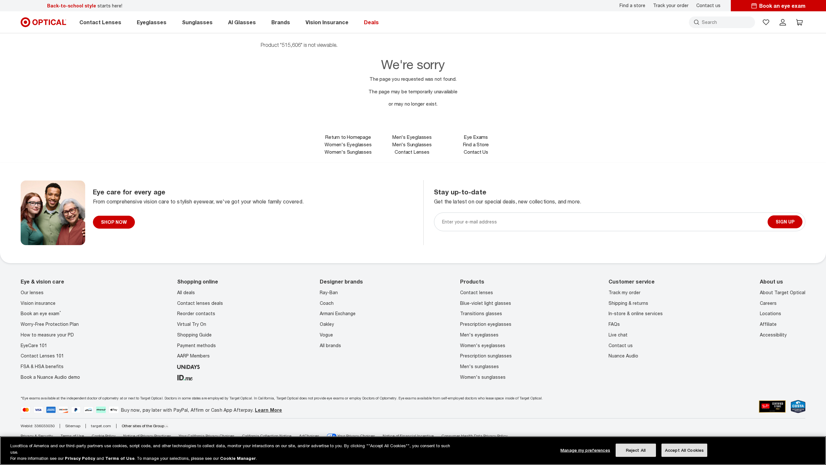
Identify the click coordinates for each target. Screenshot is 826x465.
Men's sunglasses (479, 366)
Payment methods (196, 345)
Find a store (632, 5)
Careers (768, 303)
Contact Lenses (412, 152)
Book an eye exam (41, 313)
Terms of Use (72, 435)
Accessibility (773, 334)
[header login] (783, 22)
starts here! (84, 6)
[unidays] (188, 366)
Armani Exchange (338, 313)
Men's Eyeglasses (412, 137)
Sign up (785, 221)
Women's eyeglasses (482, 345)
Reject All (636, 449)
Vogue (326, 334)
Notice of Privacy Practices (147, 435)
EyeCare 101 (34, 345)
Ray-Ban (329, 292)
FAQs (614, 324)
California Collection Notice (266, 435)
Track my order (624, 292)
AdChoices (309, 435)
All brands (330, 345)
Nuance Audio (623, 355)
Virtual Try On (191, 324)
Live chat (618, 334)
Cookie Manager (238, 458)
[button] (766, 22)
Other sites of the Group (143, 426)
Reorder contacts (196, 313)
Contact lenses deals (200, 303)
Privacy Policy (80, 458)
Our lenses (32, 292)
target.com (101, 426)
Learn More (268, 410)
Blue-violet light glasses (485, 303)
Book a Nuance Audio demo (50, 377)
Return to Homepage (348, 137)
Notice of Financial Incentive (408, 435)
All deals (186, 292)
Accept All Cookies (684, 449)
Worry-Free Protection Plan (50, 324)
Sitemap (72, 426)
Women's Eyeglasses (348, 144)
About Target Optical (782, 292)
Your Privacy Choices (356, 435)
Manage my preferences (585, 449)
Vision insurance (38, 303)
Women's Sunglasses (348, 152)
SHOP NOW (114, 222)
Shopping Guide (194, 334)
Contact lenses (476, 292)
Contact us (708, 5)
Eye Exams (476, 137)
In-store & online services (636, 313)
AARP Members (193, 355)
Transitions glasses (481, 313)
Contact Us (476, 152)
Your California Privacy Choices (206, 435)
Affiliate (768, 324)
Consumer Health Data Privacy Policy (474, 435)
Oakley (327, 324)
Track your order (671, 5)
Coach (327, 303)
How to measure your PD (47, 334)
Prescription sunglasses (486, 355)
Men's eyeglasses (479, 334)
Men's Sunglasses (412, 144)
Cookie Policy (104, 435)
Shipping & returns (628, 303)
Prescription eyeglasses (485, 324)
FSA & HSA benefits (42, 366)
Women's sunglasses (483, 377)
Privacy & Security (37, 435)
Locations (770, 313)
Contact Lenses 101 (42, 355)
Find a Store (476, 144)
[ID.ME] (185, 377)
